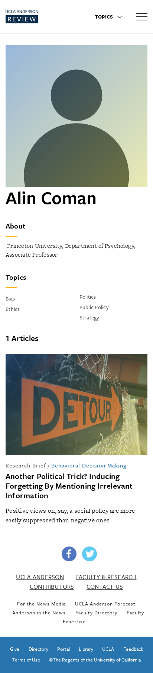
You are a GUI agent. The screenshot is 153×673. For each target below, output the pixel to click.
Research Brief (26, 465)
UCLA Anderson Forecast (105, 603)
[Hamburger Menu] (141, 16)
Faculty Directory (96, 612)
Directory (38, 649)
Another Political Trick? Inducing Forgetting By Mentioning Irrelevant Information (69, 485)
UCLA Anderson (40, 576)
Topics (104, 16)
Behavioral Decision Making (89, 465)
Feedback (133, 649)
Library (86, 649)
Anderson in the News (39, 612)
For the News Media (41, 603)
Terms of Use (26, 659)
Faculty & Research (106, 576)
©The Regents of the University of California (95, 659)
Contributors (52, 586)
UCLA (108, 649)
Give (14, 649)
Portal (63, 649)
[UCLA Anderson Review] (35, 16)
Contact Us (105, 586)
